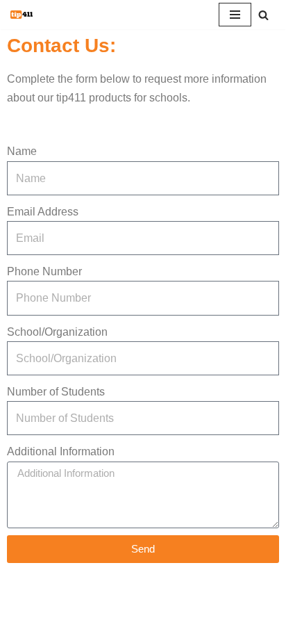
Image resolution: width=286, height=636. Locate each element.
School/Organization (57, 332)
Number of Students (56, 392)
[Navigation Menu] (235, 14)
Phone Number (44, 271)
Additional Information (61, 451)
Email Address (42, 212)
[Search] (263, 15)
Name (22, 151)
